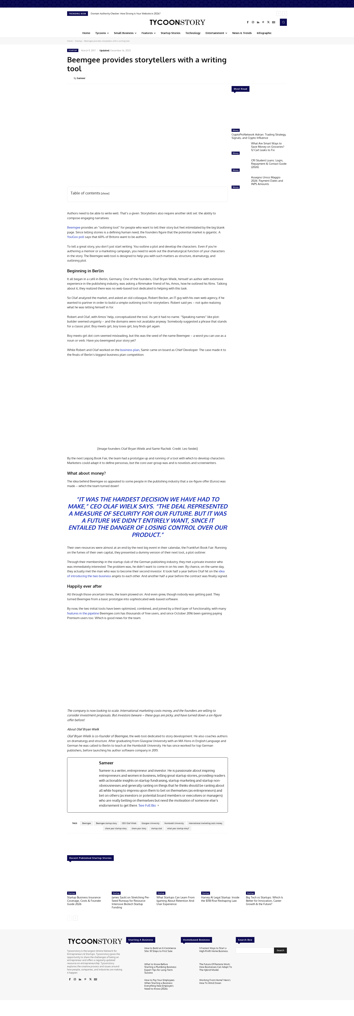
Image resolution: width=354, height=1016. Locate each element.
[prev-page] (69, 918)
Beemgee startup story (106, 823)
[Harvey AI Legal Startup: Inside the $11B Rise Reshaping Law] (221, 878)
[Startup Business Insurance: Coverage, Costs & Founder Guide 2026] (87, 878)
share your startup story (115, 828)
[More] (289, 78)
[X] (268, 22)
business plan (129, 350)
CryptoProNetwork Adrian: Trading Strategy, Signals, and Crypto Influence (259, 136)
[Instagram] (253, 22)
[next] (284, 13)
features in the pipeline (83, 613)
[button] (283, 22)
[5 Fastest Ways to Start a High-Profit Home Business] (188, 954)
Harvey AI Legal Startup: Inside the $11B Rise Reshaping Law (220, 899)
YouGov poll (75, 237)
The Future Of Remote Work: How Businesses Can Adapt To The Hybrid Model (215, 966)
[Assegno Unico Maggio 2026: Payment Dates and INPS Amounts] (240, 183)
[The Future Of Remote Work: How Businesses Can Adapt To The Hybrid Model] (188, 969)
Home (70, 41)
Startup (78, 41)
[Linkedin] (258, 22)
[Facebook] (247, 22)
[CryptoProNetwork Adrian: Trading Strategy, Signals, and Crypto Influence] (259, 112)
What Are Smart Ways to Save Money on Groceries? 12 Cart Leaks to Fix (267, 147)
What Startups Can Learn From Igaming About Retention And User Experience (176, 901)
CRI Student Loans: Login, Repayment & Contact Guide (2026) (269, 164)
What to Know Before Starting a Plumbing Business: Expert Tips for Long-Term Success (160, 968)
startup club (156, 828)
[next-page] (75, 918)
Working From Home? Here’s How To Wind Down (214, 981)
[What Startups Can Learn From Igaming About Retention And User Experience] (177, 878)
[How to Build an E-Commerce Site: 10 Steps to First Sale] (133, 954)
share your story (139, 828)
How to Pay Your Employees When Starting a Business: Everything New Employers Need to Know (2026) (159, 984)
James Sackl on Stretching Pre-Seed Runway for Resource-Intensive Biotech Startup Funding (131, 902)
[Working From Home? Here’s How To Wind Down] (188, 985)
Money (236, 130)
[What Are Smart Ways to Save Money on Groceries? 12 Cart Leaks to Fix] (240, 149)
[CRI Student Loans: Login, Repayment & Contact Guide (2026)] (240, 166)
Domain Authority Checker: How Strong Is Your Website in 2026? (125, 13)
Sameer (81, 78)
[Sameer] (70, 78)
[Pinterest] (263, 22)
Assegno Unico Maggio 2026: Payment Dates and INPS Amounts (267, 181)
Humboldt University (174, 823)
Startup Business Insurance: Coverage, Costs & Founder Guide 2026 (84, 901)
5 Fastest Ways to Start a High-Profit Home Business (213, 949)
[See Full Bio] (158, 805)
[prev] (278, 13)
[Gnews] (273, 22)
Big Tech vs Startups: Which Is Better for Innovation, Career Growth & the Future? (264, 901)
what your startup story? (178, 828)
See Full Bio (147, 805)
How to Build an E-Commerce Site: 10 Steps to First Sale (160, 949)
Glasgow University (150, 823)
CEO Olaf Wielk (129, 823)
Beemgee (73, 227)
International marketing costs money (205, 823)
